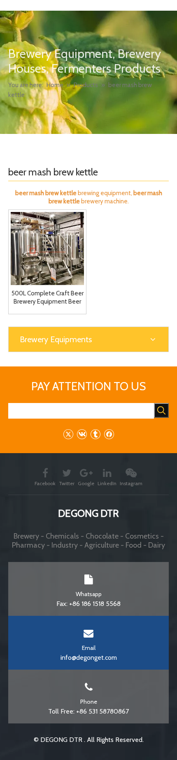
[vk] (82, 434)
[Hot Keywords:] (161, 410)
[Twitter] (68, 434)
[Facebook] (109, 434)
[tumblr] (95, 434)
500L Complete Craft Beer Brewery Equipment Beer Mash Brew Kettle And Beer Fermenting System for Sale (47, 298)
